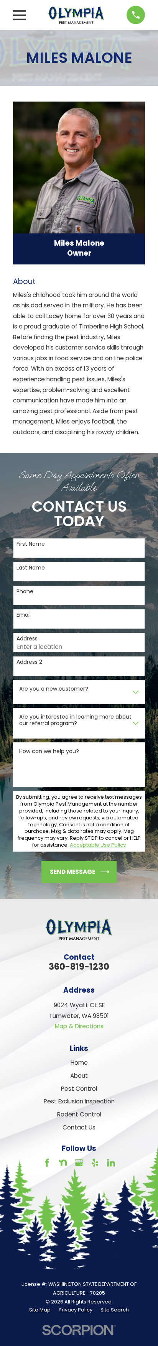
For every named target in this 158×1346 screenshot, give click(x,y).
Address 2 (29, 662)
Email (23, 615)
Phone (24, 591)
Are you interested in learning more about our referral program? (75, 720)
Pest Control (79, 1089)
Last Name (30, 568)
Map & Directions (79, 1026)
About (79, 1076)
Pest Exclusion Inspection (79, 1101)
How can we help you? (49, 751)
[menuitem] (40, 1310)
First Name (30, 544)
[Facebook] (47, 1163)
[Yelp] (95, 1163)
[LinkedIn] (111, 1163)
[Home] (76, 15)
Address (27, 638)
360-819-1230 (79, 966)
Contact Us (79, 1127)
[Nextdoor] (63, 1163)
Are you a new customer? (53, 689)
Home (79, 1063)
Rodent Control (79, 1114)
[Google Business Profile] (79, 1163)
